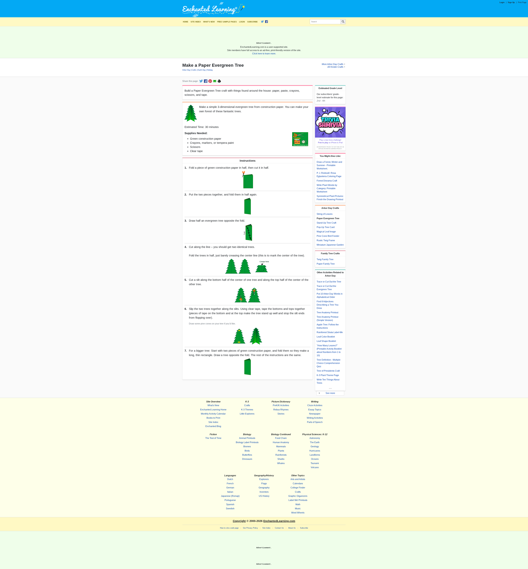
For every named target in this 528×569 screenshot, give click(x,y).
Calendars (298, 483)
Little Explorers (247, 414)
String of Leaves (324, 214)
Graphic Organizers (297, 496)
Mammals (281, 446)
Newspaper (314, 414)
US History (264, 496)
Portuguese (230, 500)
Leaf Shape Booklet (326, 341)
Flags (264, 483)
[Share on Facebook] (205, 81)
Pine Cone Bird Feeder (328, 236)
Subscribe (252, 22)
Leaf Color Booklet (326, 337)
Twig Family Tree (325, 259)
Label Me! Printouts (297, 500)
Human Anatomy (281, 442)
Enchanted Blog (213, 426)
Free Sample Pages (227, 22)
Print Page (522, 2)
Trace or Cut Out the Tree (329, 282)
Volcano (315, 467)
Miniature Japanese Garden (330, 245)
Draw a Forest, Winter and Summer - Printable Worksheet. (329, 165)
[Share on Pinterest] (210, 81)
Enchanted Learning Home (213, 409)
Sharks (280, 459)
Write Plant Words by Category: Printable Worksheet (327, 188)
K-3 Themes (247, 409)
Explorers (264, 479)
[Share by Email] (214, 81)
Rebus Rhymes (280, 409)
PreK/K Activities (281, 405)
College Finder (298, 487)
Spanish (230, 504)
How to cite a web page (229, 528)
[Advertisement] (264, 35)
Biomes (247, 446)
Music (298, 508)
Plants (281, 451)
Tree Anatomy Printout (327, 312)
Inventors (264, 492)
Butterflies (247, 455)
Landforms (315, 455)
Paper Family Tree (326, 264)
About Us (292, 528)
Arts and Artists (298, 479)
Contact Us (279, 528)
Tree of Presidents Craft (328, 371)
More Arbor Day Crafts (332, 64)
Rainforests (281, 455)
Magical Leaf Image (326, 231)
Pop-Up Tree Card (326, 227)
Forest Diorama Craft (327, 181)
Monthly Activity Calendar (213, 414)
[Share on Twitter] (201, 81)
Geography (264, 487)
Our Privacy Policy (250, 528)
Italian (230, 492)
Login (502, 2)
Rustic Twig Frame (326, 240)
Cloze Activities (314, 405)
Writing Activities (315, 418)
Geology (315, 446)
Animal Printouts (247, 438)
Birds (247, 451)
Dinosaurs (247, 459)
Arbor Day (186, 70)
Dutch (230, 479)
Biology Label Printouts (247, 442)
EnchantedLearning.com (279, 521)
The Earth (315, 442)
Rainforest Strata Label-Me (330, 332)
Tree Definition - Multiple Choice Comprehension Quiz (328, 363)
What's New (209, 22)
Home (185, 22)
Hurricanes (314, 451)
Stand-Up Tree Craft (326, 223)
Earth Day (202, 70)
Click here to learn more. (264, 53)
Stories (280, 414)
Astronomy (315, 438)
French (230, 483)
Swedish (230, 508)
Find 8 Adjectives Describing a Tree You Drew (327, 304)
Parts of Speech (315, 422)
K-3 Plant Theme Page (328, 375)
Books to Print (213, 418)
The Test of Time (213, 438)
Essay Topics (314, 409)
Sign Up (511, 2)
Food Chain (281, 438)
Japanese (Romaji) (230, 496)
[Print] (219, 81)
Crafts (194, 70)
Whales (281, 463)
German (230, 487)
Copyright (239, 521)
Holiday (210, 70)
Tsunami (315, 463)
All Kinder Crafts (335, 67)
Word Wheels (297, 512)
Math (297, 504)
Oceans (315, 459)
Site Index (196, 22)
